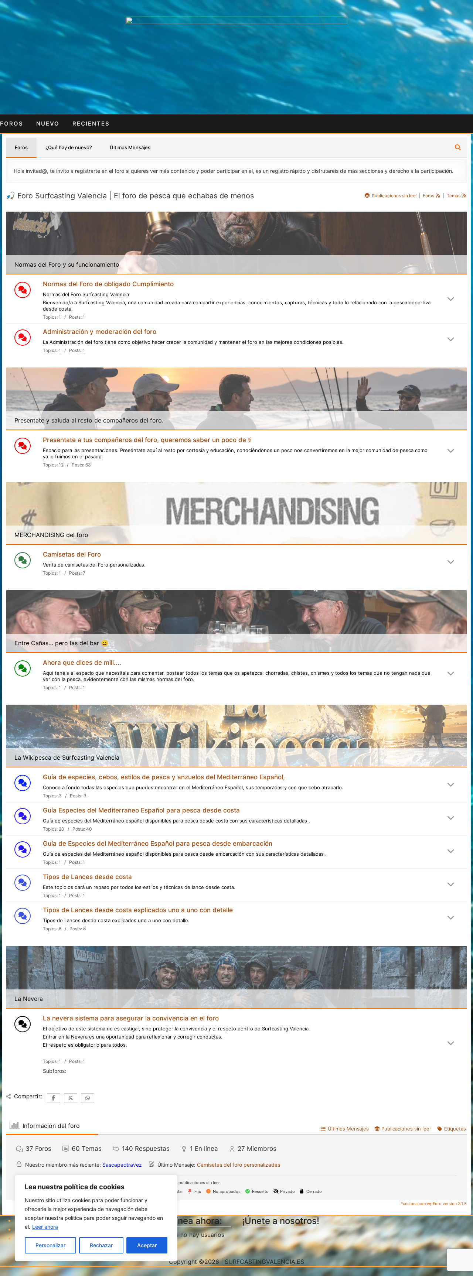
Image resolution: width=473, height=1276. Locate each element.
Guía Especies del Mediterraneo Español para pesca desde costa (141, 810)
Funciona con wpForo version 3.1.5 (433, 1203)
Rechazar (101, 1245)
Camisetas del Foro (72, 554)
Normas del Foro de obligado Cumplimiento (108, 284)
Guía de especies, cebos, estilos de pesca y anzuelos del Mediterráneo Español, (164, 777)
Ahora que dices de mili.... (82, 662)
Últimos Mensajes (130, 147)
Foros (21, 147)
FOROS (11, 123)
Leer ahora (45, 1227)
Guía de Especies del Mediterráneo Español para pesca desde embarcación (157, 843)
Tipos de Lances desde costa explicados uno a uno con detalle (138, 910)
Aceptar (147, 1245)
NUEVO (47, 123)
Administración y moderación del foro (99, 331)
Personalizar (50, 1245)
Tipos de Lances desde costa (87, 876)
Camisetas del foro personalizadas (238, 1165)
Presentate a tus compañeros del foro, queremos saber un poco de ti (147, 440)
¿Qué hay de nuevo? (68, 147)
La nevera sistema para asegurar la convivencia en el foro (131, 1018)
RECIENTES (91, 123)
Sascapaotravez (122, 1165)
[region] (96, 1218)
